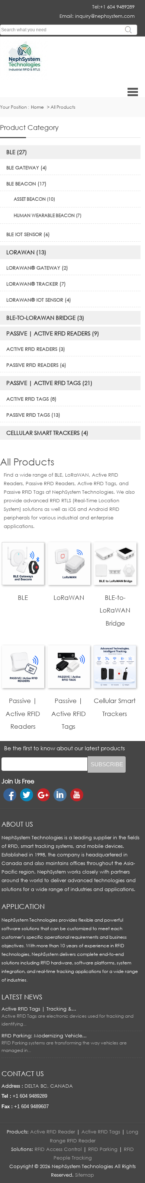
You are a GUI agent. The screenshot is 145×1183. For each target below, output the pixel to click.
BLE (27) (16, 152)
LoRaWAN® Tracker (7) (36, 284)
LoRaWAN (69, 597)
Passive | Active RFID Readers (23, 713)
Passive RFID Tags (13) (33, 415)
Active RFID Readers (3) (35, 349)
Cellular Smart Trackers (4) (47, 432)
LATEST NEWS (21, 997)
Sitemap (84, 1175)
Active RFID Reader (52, 1132)
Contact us (22, 1073)
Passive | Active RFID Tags (68, 713)
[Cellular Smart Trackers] (115, 686)
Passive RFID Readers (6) (36, 365)
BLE (23, 597)
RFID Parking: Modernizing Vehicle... (44, 1036)
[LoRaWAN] (69, 583)
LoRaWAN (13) (26, 252)
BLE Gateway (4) (26, 168)
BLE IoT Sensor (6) (28, 234)
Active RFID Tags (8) (31, 399)
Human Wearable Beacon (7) (47, 215)
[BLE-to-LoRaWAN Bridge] (115, 583)
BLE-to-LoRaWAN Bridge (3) (45, 317)
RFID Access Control (58, 1149)
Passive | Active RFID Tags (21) (49, 382)
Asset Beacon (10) (34, 199)
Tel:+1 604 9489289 (113, 7)
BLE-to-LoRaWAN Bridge (115, 610)
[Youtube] (76, 794)
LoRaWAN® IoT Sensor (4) (38, 300)
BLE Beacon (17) (26, 184)
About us (17, 824)
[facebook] (9, 794)
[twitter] (26, 794)
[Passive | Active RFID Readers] (23, 686)
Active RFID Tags (100, 1132)
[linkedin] (60, 794)
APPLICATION (23, 906)
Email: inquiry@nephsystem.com (97, 16)
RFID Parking (102, 1149)
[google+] (43, 794)
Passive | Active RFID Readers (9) (52, 333)
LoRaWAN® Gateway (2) (37, 268)
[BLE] (23, 583)
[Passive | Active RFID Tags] (69, 686)
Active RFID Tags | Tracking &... (38, 1009)
